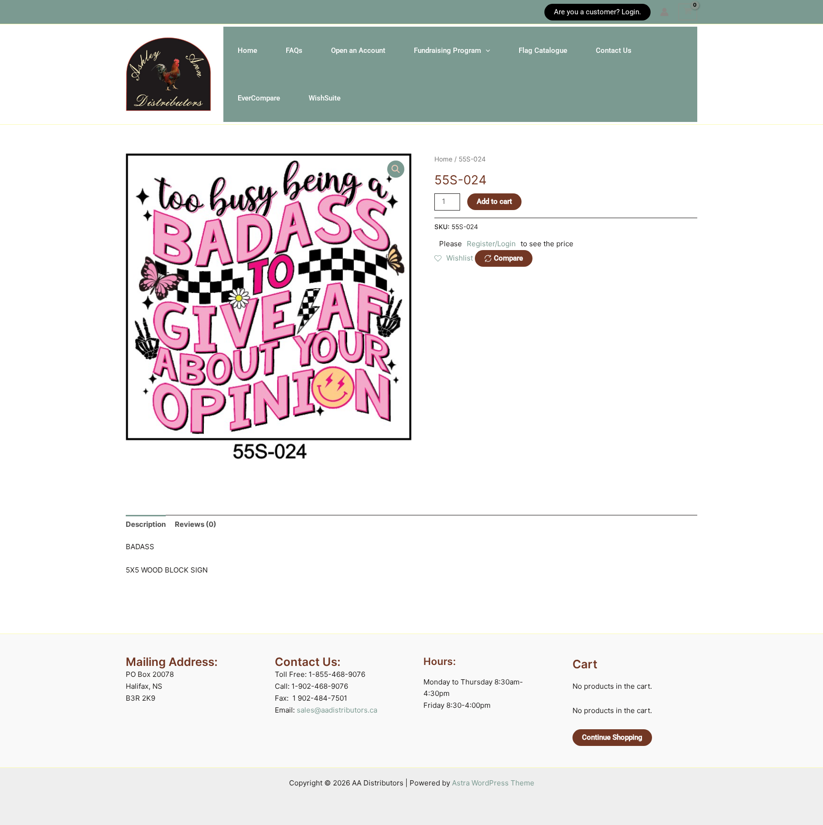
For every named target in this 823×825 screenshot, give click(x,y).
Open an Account (358, 50)
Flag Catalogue (543, 50)
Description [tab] (146, 524)
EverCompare (259, 98)
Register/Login (491, 243)
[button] (130, 12)
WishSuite (325, 98)
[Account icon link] (664, 12)
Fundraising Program (447, 50)
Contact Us (614, 50)
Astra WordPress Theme (493, 782)
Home (247, 50)
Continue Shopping (612, 737)
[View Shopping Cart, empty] (687, 11)
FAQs (294, 50)
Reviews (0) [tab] (195, 524)
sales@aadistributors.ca (337, 709)
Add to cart (494, 201)
